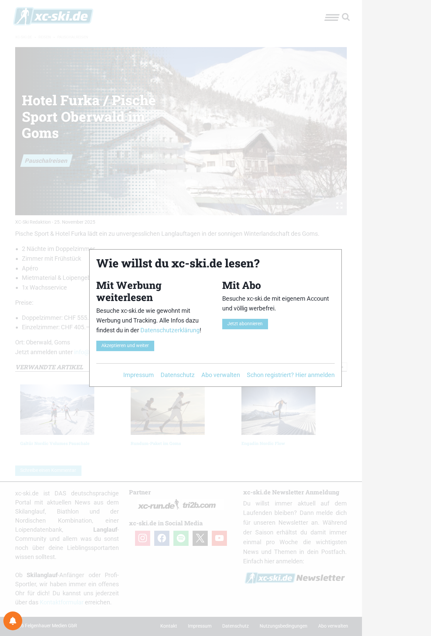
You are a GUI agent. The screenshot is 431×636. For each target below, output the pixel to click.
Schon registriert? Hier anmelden (291, 374)
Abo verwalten (220, 374)
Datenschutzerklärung (170, 330)
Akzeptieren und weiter (125, 345)
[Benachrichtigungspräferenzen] (12, 620)
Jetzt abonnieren (245, 324)
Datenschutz (178, 374)
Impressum (138, 374)
